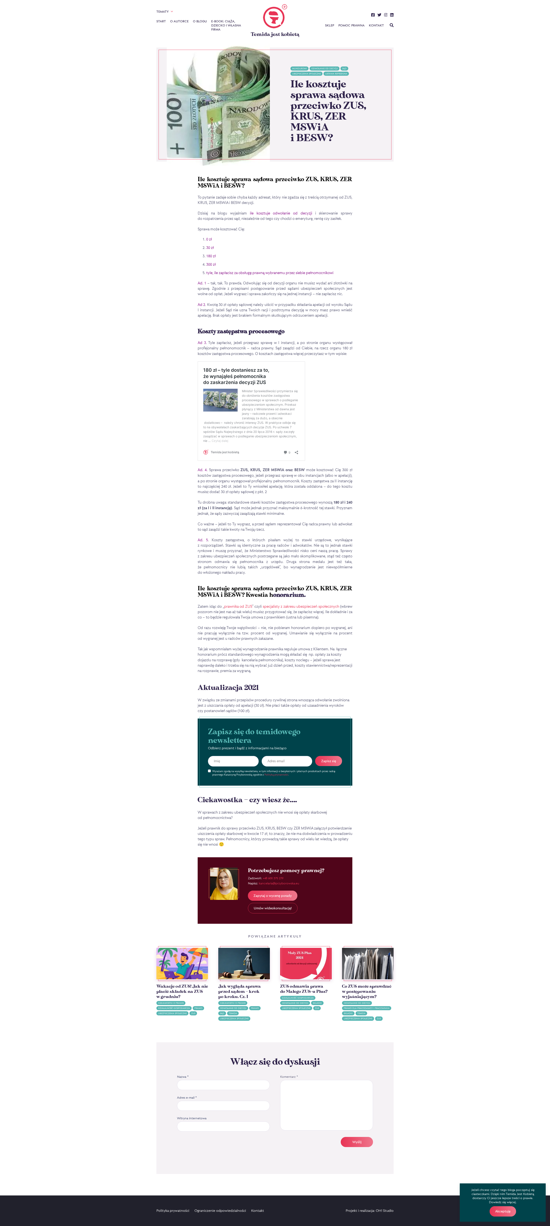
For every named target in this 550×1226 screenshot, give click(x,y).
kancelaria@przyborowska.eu (279, 883)
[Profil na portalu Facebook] (373, 15)
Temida (233, 1013)
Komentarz (289, 1077)
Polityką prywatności (276, 774)
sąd (344, 68)
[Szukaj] (392, 25)
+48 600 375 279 (273, 878)
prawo (198, 1008)
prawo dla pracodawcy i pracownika (367, 1008)
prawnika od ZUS (238, 606)
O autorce (179, 21)
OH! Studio (385, 1210)
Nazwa (183, 1077)
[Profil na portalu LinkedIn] (392, 15)
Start (161, 21)
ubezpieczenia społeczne (306, 73)
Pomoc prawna (351, 25)
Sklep (329, 25)
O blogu (200, 21)
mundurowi (299, 68)
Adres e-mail (187, 1097)
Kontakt (376, 25)
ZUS (193, 1013)
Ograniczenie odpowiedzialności (220, 1210)
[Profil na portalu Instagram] (386, 15)
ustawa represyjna (336, 73)
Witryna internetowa (191, 1118)
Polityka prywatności (172, 1210)
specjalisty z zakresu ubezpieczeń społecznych (301, 606)
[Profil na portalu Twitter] (379, 15)
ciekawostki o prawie (171, 1003)
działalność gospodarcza (174, 1008)
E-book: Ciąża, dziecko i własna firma (226, 25)
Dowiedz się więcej (502, 1202)
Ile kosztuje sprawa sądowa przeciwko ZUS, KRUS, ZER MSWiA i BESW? (328, 111)
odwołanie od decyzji (324, 68)
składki (317, 1003)
